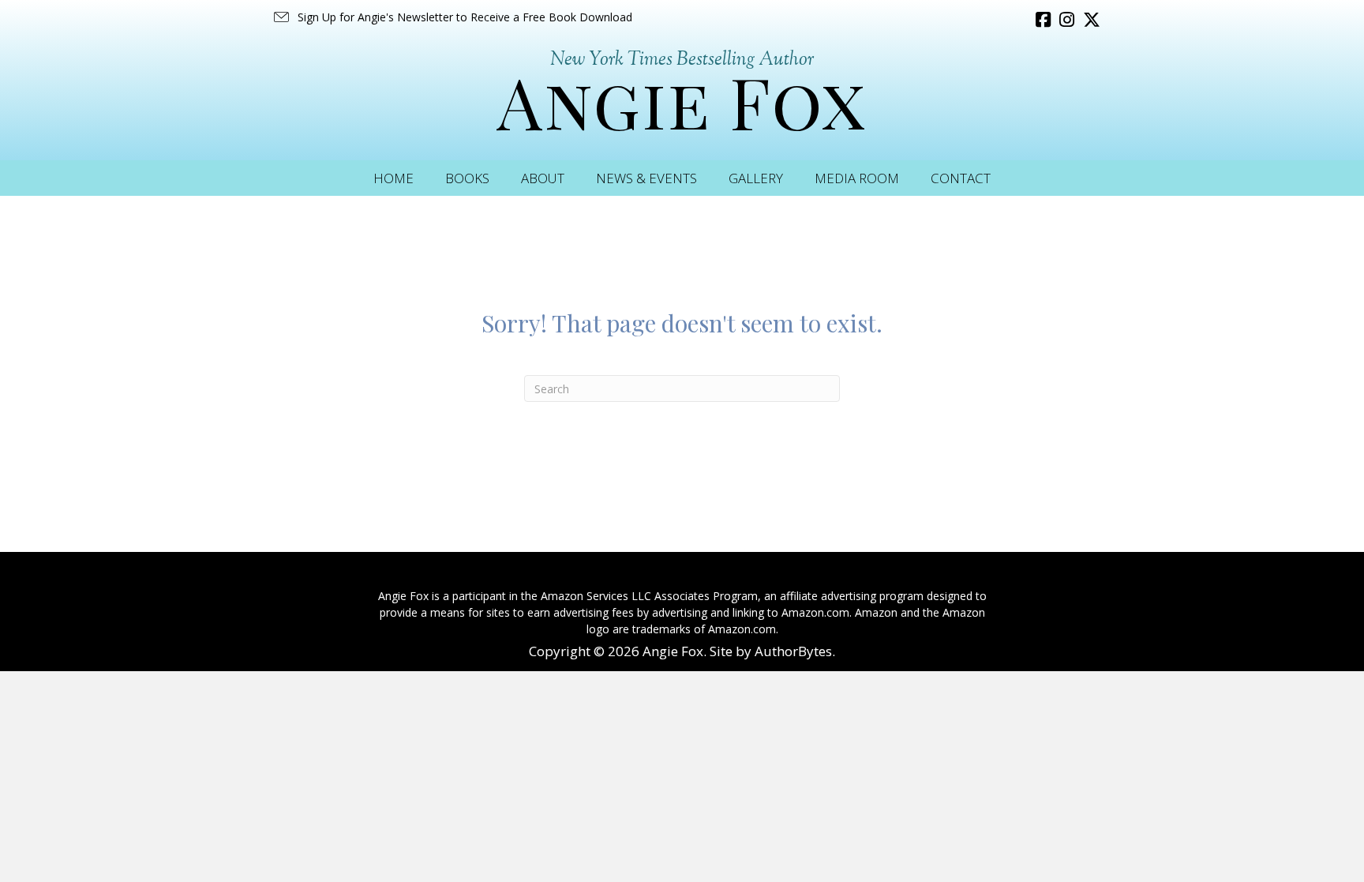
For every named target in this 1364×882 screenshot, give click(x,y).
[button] (452, 17)
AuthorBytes (793, 651)
